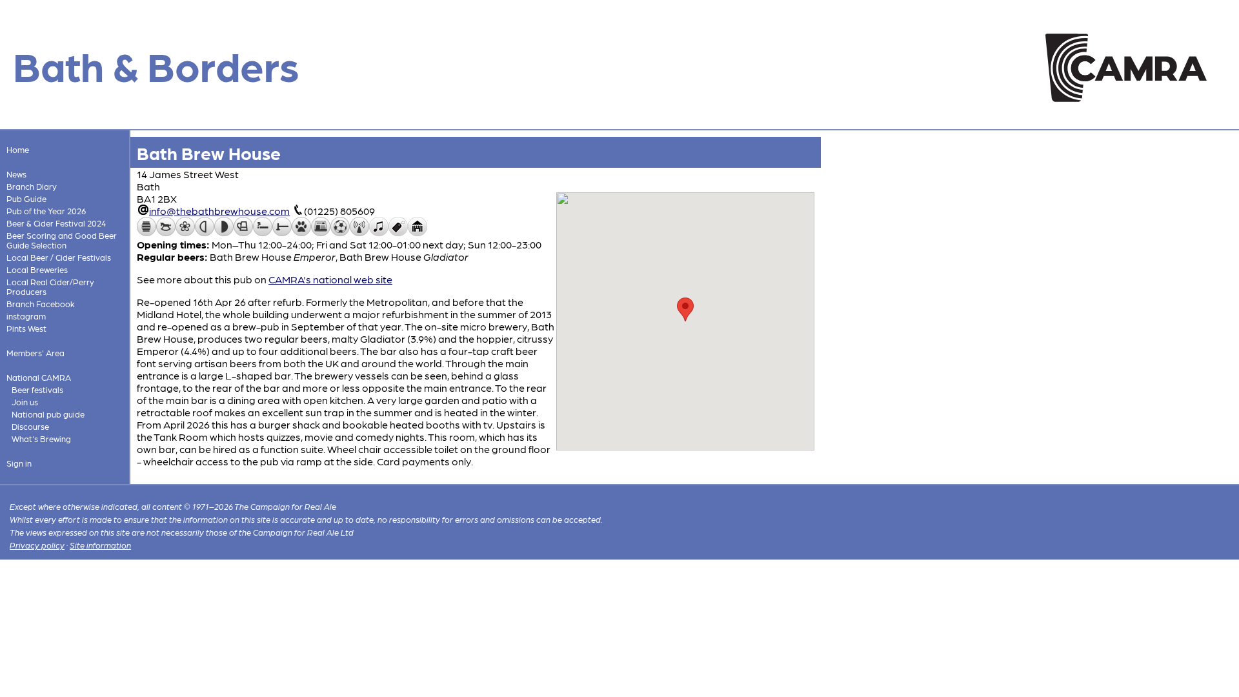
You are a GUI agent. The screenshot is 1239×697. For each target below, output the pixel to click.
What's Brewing (41, 438)
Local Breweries (37, 269)
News (16, 174)
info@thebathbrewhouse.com (219, 211)
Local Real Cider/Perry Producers (50, 286)
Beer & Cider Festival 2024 (56, 223)
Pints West (26, 328)
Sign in (19, 463)
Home (17, 149)
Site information (100, 545)
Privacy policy (37, 545)
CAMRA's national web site (330, 279)
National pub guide (48, 414)
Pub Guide (26, 198)
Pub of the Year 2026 (46, 211)
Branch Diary (31, 186)
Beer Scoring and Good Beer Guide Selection (61, 240)
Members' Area (35, 353)
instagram (26, 316)
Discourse (30, 426)
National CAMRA (38, 377)
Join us (25, 402)
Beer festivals (37, 389)
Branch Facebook (40, 303)
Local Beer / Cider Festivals (58, 257)
